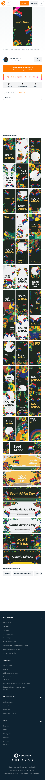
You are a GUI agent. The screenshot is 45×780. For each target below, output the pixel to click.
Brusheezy (7, 775)
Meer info (8, 98)
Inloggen (34, 3)
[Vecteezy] (3, 3)
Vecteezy (6, 778)
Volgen (38, 61)
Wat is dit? (22, 93)
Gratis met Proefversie (22, 68)
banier (7, 725)
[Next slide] (36, 725)
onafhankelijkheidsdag (22, 725)
